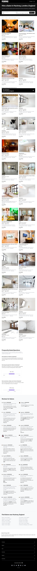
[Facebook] (12, 565)
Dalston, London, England (6, 517)
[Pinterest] (20, 565)
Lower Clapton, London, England (24, 517)
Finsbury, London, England (6, 523)
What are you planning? (5, 12)
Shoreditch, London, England (6, 521)
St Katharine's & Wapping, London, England (25, 524)
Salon (3, 13)
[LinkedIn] (18, 565)
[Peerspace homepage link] (5, 1)
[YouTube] (25, 565)
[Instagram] (14, 565)
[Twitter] (16, 565)
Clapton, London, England (6, 520)
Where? (17, 12)
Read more (5, 409)
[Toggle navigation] (34, 1)
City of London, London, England (24, 523)
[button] (9, 13)
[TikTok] (22, 565)
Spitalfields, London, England (23, 521)
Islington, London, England (6, 524)
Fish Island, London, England (23, 520)
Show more (15, 37)
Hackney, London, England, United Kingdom (22, 13)
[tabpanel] (10, 26)
